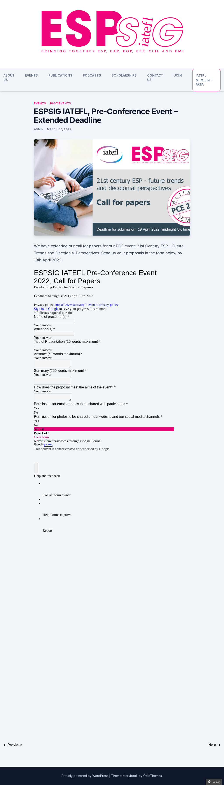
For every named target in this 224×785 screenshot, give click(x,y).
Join (178, 75)
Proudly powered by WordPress (85, 776)
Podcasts (92, 75)
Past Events (60, 103)
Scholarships (124, 75)
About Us (9, 77)
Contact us (155, 77)
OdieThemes (152, 776)
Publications (60, 75)
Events (31, 75)
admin (39, 129)
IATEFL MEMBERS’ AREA (204, 80)
